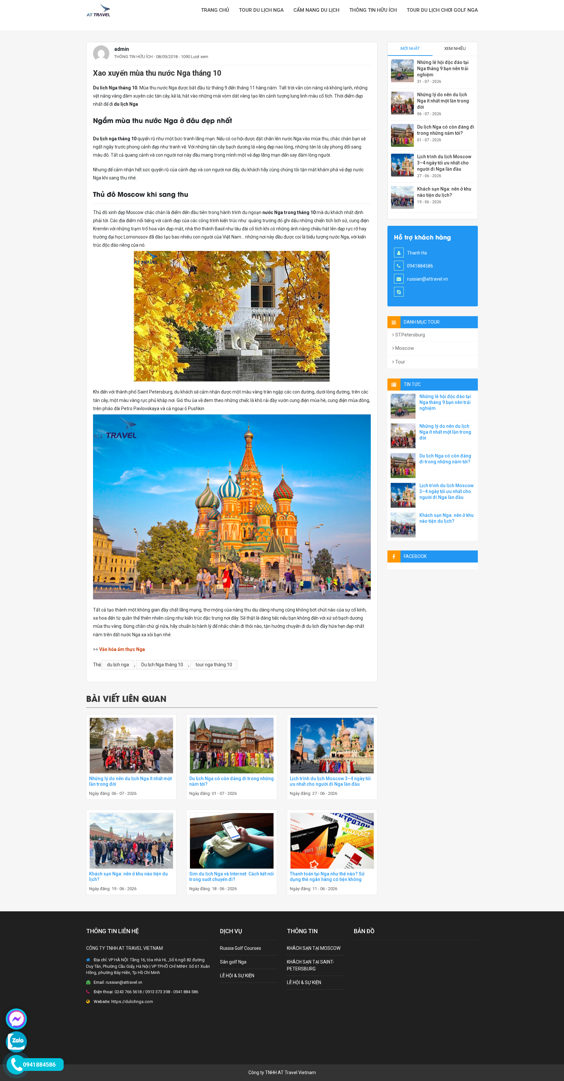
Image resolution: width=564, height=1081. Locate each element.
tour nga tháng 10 (214, 664)
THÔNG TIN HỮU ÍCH (133, 56)
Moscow (404, 348)
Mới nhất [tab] (410, 48)
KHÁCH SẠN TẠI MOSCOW (313, 948)
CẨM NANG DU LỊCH (316, 10)
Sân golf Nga (233, 962)
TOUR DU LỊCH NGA (261, 10)
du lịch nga (118, 664)
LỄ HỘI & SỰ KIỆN (237, 975)
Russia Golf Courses (240, 948)
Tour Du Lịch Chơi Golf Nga (442, 10)
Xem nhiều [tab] (455, 48)
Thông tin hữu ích (373, 10)
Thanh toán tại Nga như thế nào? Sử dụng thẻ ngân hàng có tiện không (327, 876)
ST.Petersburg (409, 335)
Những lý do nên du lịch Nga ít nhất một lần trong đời (443, 101)
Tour (399, 362)
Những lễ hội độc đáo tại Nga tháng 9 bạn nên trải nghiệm (443, 68)
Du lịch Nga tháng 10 (162, 664)
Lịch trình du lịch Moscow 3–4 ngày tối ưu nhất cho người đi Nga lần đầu (330, 781)
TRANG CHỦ (215, 10)
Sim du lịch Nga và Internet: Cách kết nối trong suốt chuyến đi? (231, 876)
